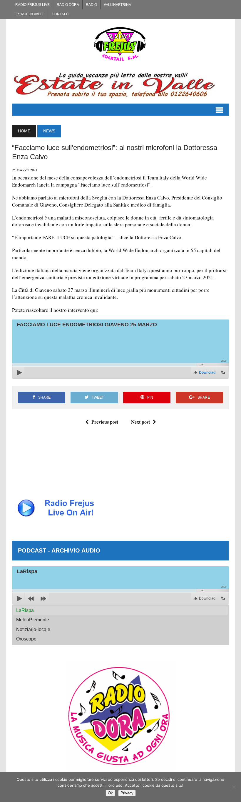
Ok (110, 793)
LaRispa (25, 610)
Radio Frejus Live (32, 5)
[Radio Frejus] (120, 44)
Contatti (60, 14)
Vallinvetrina (117, 5)
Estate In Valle (30, 14)
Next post (140, 421)
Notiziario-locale (33, 629)
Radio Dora (68, 5)
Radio (91, 5)
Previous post (104, 421)
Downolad (207, 372)
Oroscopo (26, 638)
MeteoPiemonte (32, 619)
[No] (234, 787)
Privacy (126, 793)
